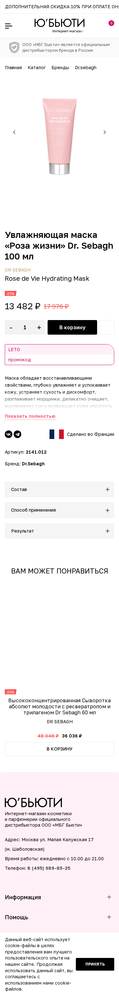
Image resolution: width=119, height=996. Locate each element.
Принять (95, 964)
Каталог (37, 67)
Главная (13, 67)
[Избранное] (107, 327)
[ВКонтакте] (8, 434)
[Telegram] (17, 434)
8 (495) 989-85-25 (48, 868)
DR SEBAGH (18, 269)
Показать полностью (30, 416)
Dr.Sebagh (85, 67)
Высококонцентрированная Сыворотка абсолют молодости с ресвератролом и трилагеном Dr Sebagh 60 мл (59, 707)
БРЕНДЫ (60, 67)
